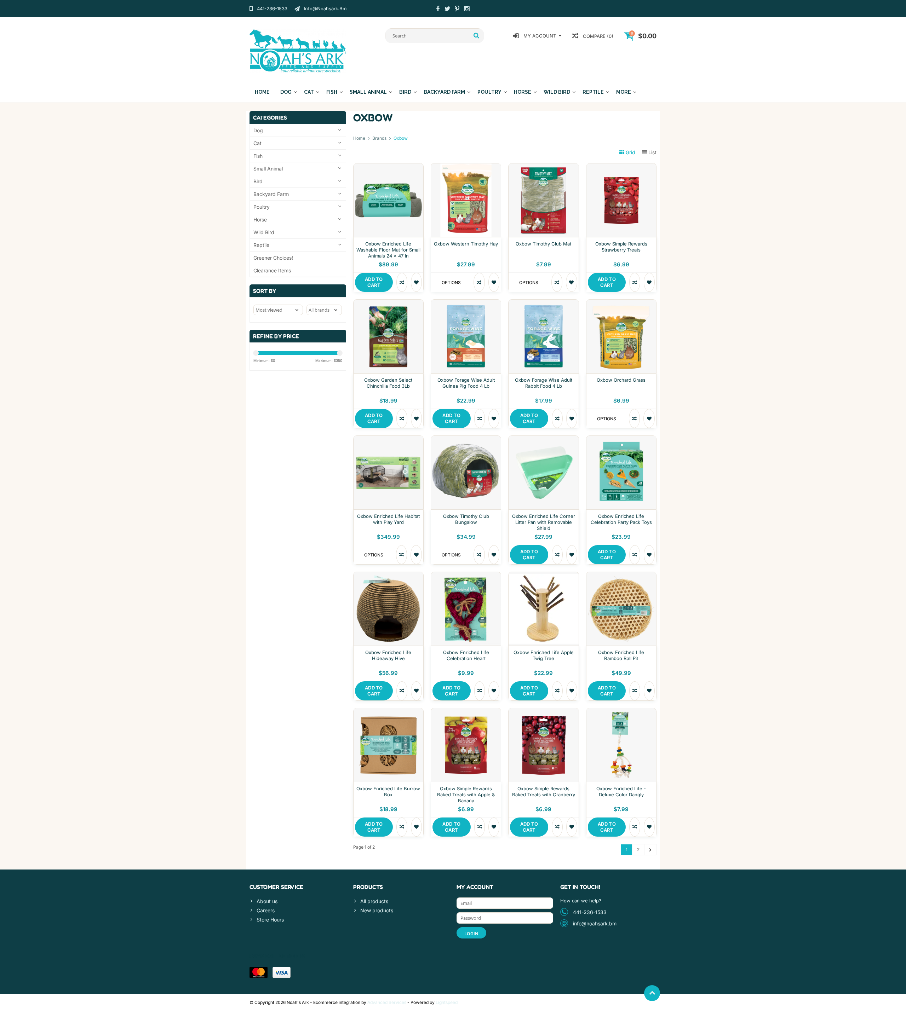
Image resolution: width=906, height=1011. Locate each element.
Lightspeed (447, 1002)
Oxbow (401, 138)
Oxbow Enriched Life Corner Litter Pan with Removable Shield (543, 522)
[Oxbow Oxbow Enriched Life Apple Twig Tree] (543, 576)
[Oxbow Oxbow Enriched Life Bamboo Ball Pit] (621, 576)
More (623, 92)
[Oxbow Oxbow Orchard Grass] (621, 303)
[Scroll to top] (652, 993)
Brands (379, 138)
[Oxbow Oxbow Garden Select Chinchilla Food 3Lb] (388, 303)
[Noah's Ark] (298, 50)
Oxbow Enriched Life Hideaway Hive (388, 655)
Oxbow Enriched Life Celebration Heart (466, 655)
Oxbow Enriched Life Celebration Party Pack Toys (621, 519)
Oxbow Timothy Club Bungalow (466, 519)
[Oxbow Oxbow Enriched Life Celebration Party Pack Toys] (621, 440)
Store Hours (270, 920)
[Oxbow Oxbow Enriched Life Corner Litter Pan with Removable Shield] (543, 440)
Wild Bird (557, 92)
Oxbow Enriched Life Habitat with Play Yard (388, 519)
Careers (266, 910)
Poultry (489, 92)
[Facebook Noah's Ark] (438, 9)
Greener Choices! (273, 258)
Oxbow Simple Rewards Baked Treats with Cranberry (543, 791)
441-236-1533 (590, 912)
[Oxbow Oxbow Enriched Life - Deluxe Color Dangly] (621, 712)
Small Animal (368, 92)
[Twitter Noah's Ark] (447, 9)
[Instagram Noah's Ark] (466, 9)
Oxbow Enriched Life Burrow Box (388, 791)
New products (376, 910)
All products (374, 901)
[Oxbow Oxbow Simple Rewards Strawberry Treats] (621, 167)
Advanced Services (386, 1002)
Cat (309, 92)
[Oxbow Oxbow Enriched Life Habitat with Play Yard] (388, 440)
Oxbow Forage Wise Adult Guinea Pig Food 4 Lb (466, 383)
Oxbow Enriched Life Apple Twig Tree (544, 655)
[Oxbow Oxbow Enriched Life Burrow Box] (388, 712)
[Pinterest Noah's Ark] (457, 9)
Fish (331, 92)
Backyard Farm (444, 92)
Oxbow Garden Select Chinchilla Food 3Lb (388, 383)
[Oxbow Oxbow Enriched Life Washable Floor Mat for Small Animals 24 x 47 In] (388, 167)
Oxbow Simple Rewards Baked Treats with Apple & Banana (466, 794)
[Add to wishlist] (416, 282)
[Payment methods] (259, 972)
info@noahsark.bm (595, 923)
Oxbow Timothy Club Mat (543, 244)
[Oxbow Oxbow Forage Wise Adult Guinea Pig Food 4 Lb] (466, 303)
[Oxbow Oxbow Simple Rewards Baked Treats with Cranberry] (543, 712)
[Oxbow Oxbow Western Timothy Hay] (466, 167)
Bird (405, 92)
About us (267, 901)
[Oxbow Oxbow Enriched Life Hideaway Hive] (388, 576)
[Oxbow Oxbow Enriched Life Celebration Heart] (466, 576)
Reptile (593, 92)
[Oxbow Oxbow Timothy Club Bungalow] (466, 440)
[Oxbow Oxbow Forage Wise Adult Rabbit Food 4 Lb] (543, 303)
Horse (522, 92)
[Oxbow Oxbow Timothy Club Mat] (543, 167)
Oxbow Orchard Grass (621, 380)
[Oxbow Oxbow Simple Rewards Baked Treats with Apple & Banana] (466, 712)
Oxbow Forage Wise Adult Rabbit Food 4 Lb (543, 383)
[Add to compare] (401, 282)
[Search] (476, 35)
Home (262, 92)
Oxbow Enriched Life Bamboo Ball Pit (621, 655)
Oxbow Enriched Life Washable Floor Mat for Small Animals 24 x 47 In (388, 250)
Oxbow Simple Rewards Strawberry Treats (621, 247)
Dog (286, 92)
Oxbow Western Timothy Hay (466, 244)
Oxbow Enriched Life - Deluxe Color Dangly (621, 791)
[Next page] (650, 849)
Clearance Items (272, 270)
